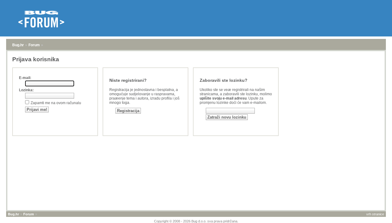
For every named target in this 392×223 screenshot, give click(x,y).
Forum (34, 45)
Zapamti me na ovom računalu (56, 103)
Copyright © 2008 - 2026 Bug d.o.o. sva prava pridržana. (196, 221)
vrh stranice (375, 214)
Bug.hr (18, 45)
